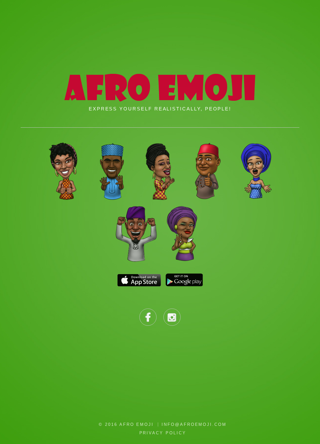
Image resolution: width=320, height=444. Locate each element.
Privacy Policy (162, 433)
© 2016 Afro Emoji (126, 424)
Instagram (172, 317)
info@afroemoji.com (194, 424)
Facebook (148, 317)
